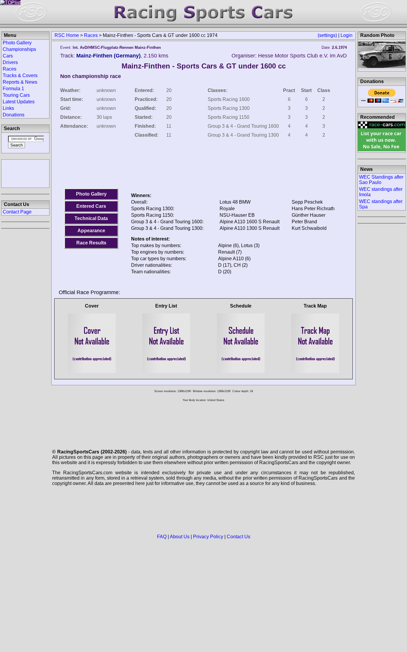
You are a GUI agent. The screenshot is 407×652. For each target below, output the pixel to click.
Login (346, 35)
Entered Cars (91, 206)
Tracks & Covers (20, 75)
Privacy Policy (208, 536)
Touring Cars (16, 95)
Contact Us (238, 536)
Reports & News (20, 82)
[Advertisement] (25, 173)
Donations (13, 114)
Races (91, 35)
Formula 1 (13, 88)
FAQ (162, 536)
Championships (19, 49)
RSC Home (67, 35)
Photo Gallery (91, 193)
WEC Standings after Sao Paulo (381, 179)
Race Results (91, 242)
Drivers (10, 62)
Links (8, 108)
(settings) (327, 35)
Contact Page (17, 211)
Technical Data (91, 218)
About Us (179, 536)
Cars (8, 55)
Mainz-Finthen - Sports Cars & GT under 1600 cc (204, 66)
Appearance (91, 230)
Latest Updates (19, 101)
